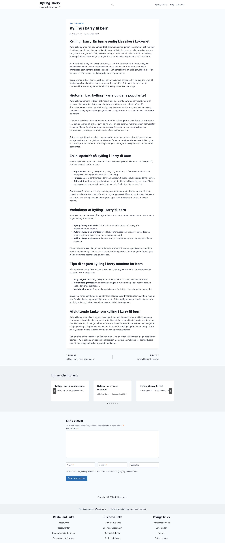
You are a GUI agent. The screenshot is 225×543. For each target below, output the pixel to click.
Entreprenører (161, 538)
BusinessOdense (112, 533)
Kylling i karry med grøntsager (80, 357)
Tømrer (161, 533)
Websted (135, 465)
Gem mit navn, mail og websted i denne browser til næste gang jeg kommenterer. (103, 471)
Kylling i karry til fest (151, 386)
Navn (70, 465)
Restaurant (63, 523)
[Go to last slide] (54, 391)
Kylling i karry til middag (148, 357)
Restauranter (64, 528)
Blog (172, 4)
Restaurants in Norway (63, 538)
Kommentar (72, 428)
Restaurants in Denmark (63, 533)
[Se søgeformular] (112, 5)
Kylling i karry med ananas (69, 386)
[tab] (107, 403)
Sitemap (180, 4)
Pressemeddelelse (161, 523)
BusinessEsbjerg (112, 538)
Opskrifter (79, 23)
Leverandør (161, 528)
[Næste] (170, 391)
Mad (71, 23)
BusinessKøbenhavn (112, 528)
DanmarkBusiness (112, 523)
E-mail (103, 465)
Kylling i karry (161, 4)
